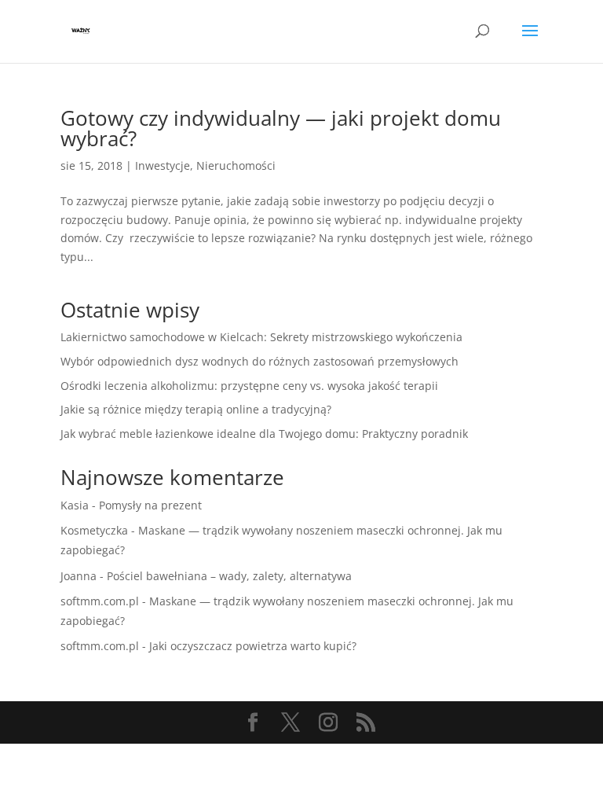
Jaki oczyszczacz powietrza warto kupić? (252, 645)
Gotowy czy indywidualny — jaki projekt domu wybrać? (280, 128)
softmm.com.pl (99, 601)
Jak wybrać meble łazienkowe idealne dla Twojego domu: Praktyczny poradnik (264, 433)
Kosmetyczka (94, 530)
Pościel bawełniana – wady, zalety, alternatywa (229, 575)
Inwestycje (162, 165)
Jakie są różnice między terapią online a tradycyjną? (195, 409)
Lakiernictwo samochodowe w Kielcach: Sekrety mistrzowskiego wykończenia (261, 336)
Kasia (74, 505)
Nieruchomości (236, 165)
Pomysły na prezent (150, 505)
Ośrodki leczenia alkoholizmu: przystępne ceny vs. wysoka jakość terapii (249, 385)
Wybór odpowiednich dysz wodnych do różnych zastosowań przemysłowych (259, 361)
